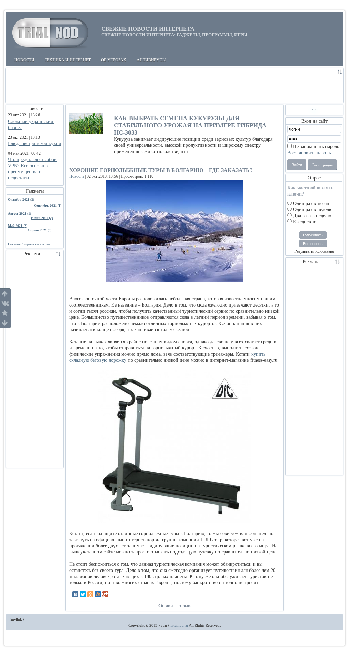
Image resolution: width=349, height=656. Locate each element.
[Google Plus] (105, 594)
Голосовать (313, 235)
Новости (24, 60)
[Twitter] (83, 594)
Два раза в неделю (311, 215)
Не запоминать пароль (315, 146)
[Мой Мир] (98, 594)
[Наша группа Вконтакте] (5, 303)
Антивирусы (151, 60)
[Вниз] (5, 323)
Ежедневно (304, 221)
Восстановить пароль (309, 152)
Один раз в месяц (310, 203)
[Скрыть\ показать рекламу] (339, 72)
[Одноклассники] (90, 594)
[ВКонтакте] (75, 594)
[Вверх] (5, 293)
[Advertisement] (171, 85)
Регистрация (322, 165)
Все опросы (313, 243)
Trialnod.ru (179, 625)
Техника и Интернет (68, 60)
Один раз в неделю (312, 209)
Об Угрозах (113, 60)
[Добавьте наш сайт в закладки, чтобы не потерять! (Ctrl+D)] (5, 313)
